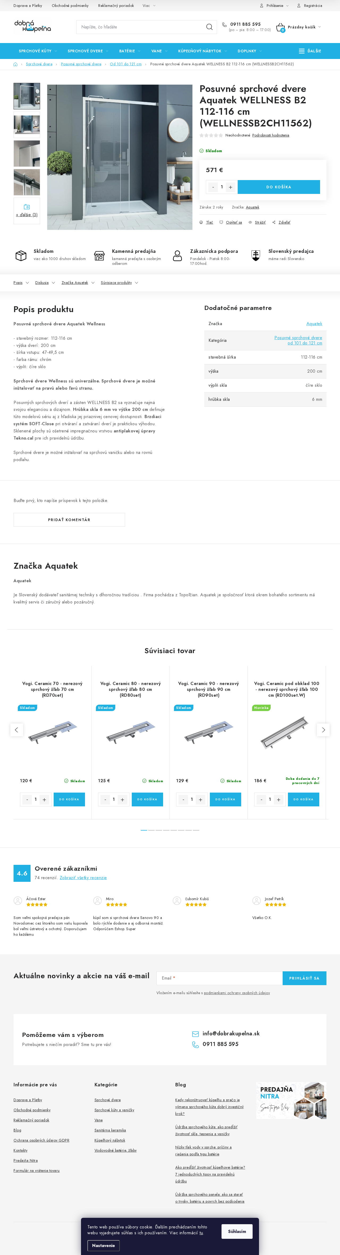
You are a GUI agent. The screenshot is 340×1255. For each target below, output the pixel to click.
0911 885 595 (245, 24)
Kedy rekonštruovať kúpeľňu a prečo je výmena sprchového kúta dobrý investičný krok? (209, 1106)
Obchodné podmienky (70, 5)
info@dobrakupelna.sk (231, 1033)
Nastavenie (103, 1246)
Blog (17, 1130)
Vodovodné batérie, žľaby (116, 1150)
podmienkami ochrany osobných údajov (237, 993)
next (323, 730)
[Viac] (310, 51)
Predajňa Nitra (26, 1160)
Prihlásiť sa (304, 978)
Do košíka (279, 187)
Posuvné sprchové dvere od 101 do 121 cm (298, 340)
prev (16, 730)
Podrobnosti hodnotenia (270, 135)
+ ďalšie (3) (27, 215)
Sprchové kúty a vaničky (114, 1110)
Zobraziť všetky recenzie (83, 878)
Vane (99, 1120)
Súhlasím (237, 1231)
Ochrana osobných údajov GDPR (41, 1140)
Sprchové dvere (108, 1100)
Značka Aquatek (75, 282)
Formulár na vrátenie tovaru (37, 1170)
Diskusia (42, 282)
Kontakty (20, 1150)
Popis (18, 282)
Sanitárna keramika (110, 1130)
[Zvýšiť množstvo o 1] (230, 187)
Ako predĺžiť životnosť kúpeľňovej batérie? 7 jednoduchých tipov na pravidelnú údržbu (210, 1174)
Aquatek (253, 207)
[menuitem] (38, 51)
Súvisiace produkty (116, 282)
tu (201, 1233)
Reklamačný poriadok (116, 5)
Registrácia (313, 5)
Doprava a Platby (28, 5)
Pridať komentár (69, 519)
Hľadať (209, 27)
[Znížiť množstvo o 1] (213, 187)
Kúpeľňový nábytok (110, 1140)
